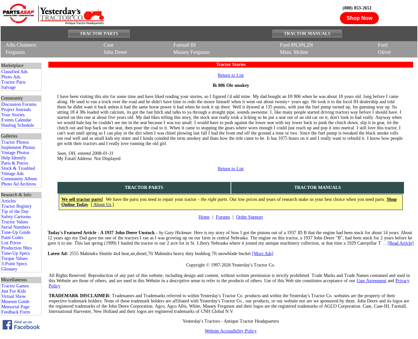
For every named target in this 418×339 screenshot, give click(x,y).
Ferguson (15, 52)
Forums (223, 217)
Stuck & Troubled (18, 168)
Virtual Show (13, 296)
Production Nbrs (16, 248)
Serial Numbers (15, 227)
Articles (8, 201)
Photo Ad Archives (18, 184)
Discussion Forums (18, 104)
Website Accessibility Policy (231, 331)
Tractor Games (15, 285)
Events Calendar (16, 120)
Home (204, 217)
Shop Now (359, 18)
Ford (383, 45)
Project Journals (16, 109)
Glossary (9, 268)
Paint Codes (12, 237)
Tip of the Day (15, 211)
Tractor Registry (16, 206)
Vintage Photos (15, 152)
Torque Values (14, 258)
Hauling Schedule (17, 125)
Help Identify (13, 157)
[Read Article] (401, 243)
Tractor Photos (15, 142)
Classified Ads (14, 71)
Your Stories (12, 114)
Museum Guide (15, 301)
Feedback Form (15, 312)
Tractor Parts (13, 82)
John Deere (115, 52)
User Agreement (371, 280)
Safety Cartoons (16, 216)
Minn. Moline (294, 52)
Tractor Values (14, 221)
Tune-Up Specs (15, 253)
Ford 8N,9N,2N (296, 45)
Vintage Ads (12, 173)
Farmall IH (184, 45)
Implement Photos (18, 147)
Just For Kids (13, 291)
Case (109, 45)
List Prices (11, 242)
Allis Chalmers (21, 45)
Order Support (249, 217)
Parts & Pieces (14, 163)
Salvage (8, 87)
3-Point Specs (14, 263)
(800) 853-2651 (357, 8)
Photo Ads (10, 76)
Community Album (19, 178)
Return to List (231, 75)
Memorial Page (15, 306)
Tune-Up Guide (15, 232)
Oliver (384, 52)
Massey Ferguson (191, 52)
